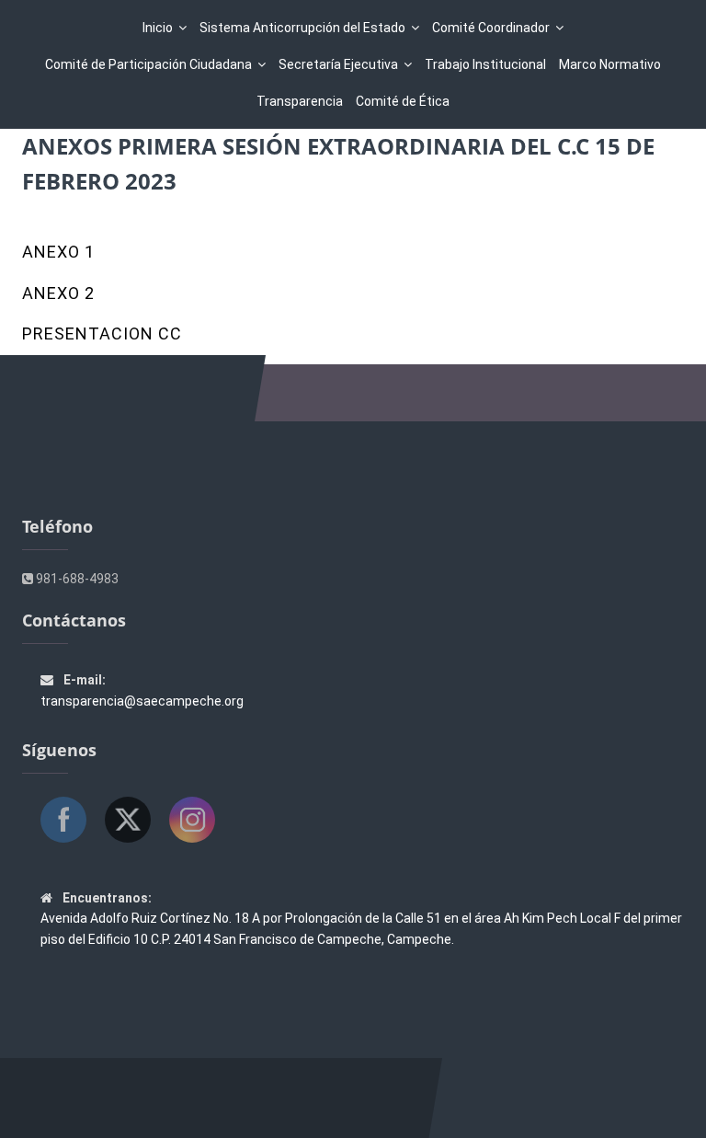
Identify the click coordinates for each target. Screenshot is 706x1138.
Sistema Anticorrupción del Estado (302, 27)
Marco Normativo (610, 64)
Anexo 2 (58, 293)
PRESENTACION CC (102, 333)
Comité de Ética (403, 101)
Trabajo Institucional (485, 64)
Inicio (157, 27)
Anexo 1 (58, 251)
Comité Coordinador (491, 27)
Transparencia (299, 101)
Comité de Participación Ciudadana (148, 64)
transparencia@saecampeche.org (142, 701)
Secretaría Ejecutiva (338, 64)
